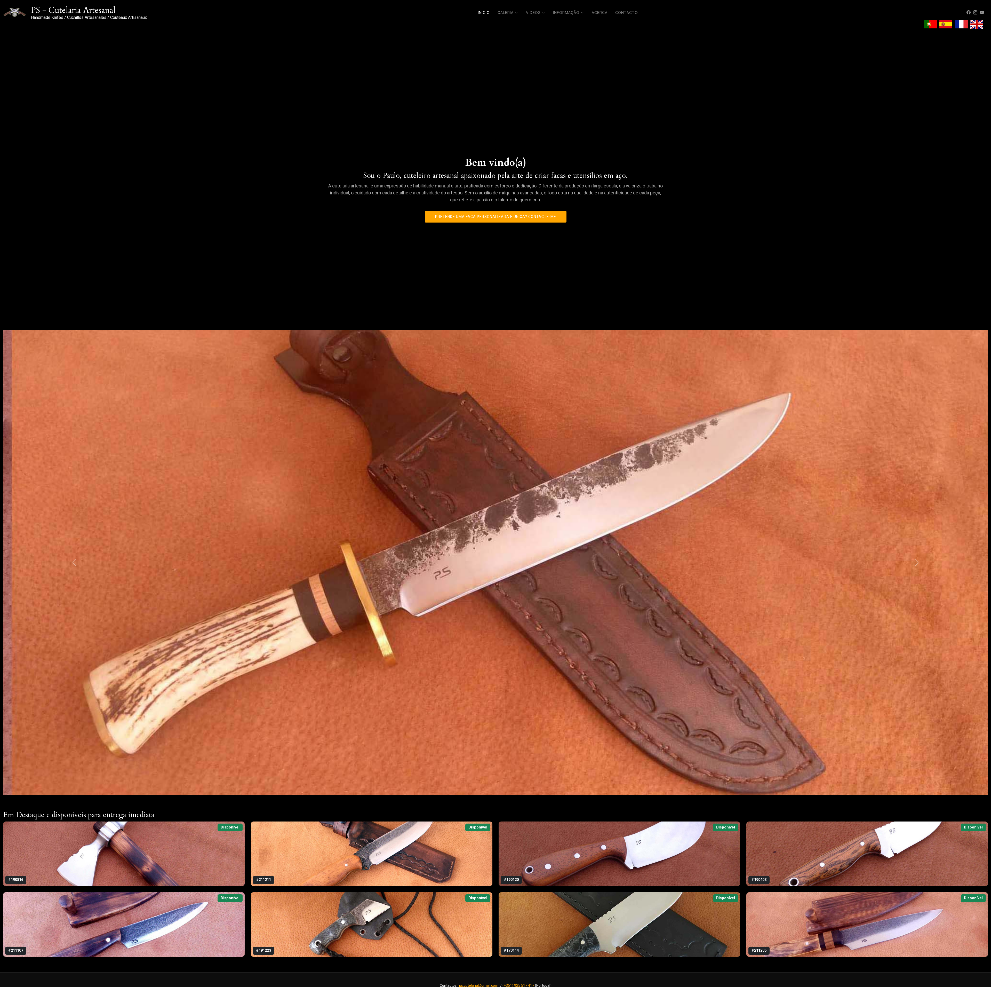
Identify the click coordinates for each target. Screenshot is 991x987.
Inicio (484, 12)
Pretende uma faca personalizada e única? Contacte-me (495, 217)
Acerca (600, 12)
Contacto (626, 12)
